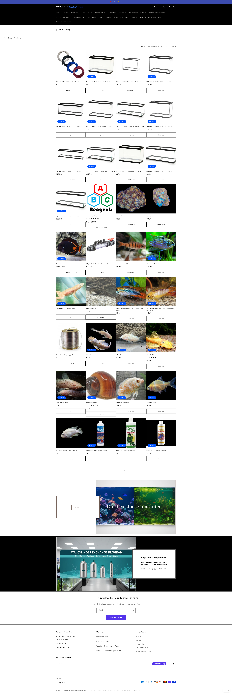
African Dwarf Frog (91, 308)
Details (78, 507)
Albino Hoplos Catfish (62, 402)
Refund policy (102, 690)
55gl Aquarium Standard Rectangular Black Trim (159, 171)
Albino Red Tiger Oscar (122, 402)
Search (138, 637)
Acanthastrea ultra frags (152, 216)
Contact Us (140, 644)
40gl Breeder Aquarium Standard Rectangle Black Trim (100, 171)
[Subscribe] (133, 610)
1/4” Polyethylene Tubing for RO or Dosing (67, 82)
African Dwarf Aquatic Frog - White (65, 308)
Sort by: (143, 46)
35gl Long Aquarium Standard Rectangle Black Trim (70, 171)
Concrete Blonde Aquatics (68, 690)
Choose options (71, 90)
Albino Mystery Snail (91, 402)
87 (125, 470)
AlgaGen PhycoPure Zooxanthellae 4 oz (156, 450)
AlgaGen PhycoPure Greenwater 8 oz (126, 450)
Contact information (113, 690)
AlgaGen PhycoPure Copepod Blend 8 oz (97, 450)
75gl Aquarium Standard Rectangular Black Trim (69, 216)
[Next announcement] (175, 2)
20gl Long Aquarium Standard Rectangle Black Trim (70, 126)
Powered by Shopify (80, 690)
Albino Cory (119, 355)
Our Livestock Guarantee (144, 651)
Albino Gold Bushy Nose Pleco (154, 355)
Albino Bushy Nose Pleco (92, 355)
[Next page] (130, 470)
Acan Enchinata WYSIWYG (123, 216)
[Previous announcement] (57, 2)
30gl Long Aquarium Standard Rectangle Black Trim (130, 126)
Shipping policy (136, 690)
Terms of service (126, 690)
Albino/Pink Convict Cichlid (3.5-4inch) (66, 450)
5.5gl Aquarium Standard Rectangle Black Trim (128, 171)
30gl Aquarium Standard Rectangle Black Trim (98, 126)
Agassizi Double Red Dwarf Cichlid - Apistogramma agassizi (129, 309)
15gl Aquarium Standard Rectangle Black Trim (128, 82)
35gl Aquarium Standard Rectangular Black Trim (159, 126)
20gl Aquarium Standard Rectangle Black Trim (158, 82)
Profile (138, 640)
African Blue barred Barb (123, 264)
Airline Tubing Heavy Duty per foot (65, 355)
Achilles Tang (59, 264)
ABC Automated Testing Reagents (95, 216)
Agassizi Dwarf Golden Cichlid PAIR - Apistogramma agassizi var (160, 309)
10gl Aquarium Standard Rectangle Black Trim (98, 82)
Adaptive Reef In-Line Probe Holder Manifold (98, 264)
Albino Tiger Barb (151, 402)
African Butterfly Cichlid (152, 264)
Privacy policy (92, 690)
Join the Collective (142, 648)
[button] (164, 7)
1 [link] (101, 470)
